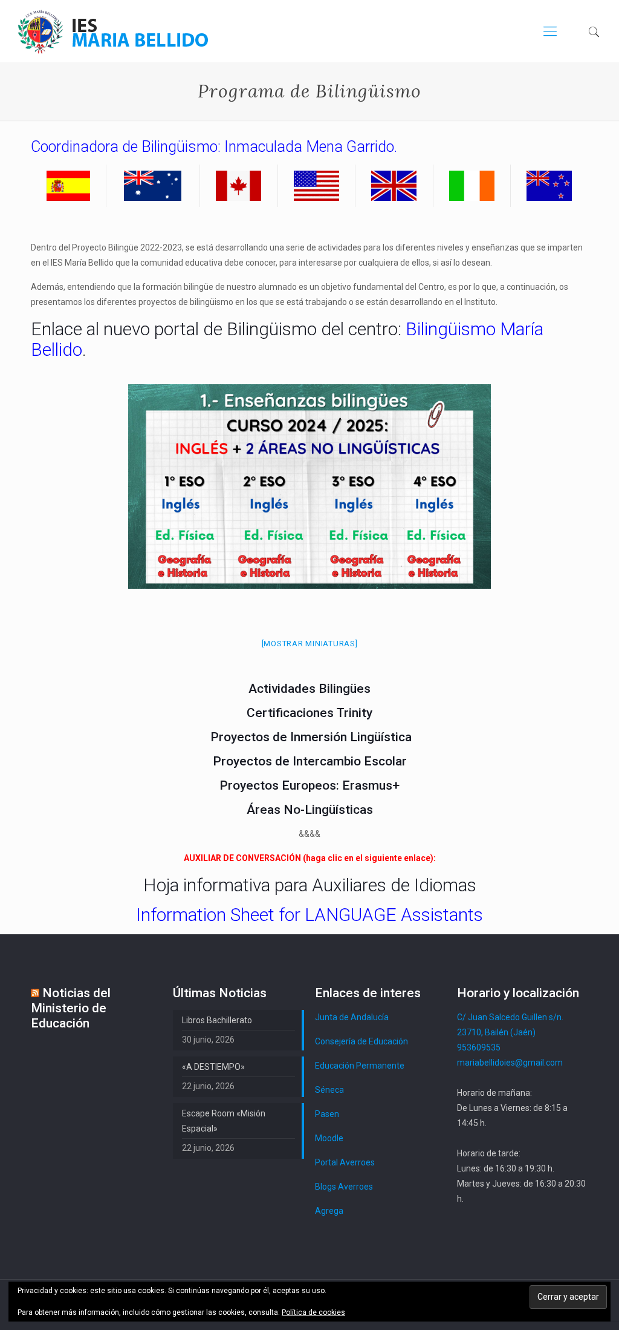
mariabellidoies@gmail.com (510, 1062)
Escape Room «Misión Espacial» (223, 1121)
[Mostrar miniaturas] (310, 643)
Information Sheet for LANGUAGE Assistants (309, 914)
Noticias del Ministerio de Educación (71, 1008)
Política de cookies (313, 1312)
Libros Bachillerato (217, 1020)
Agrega (329, 1211)
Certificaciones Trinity (309, 713)
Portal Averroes (345, 1162)
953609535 (479, 1047)
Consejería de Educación (361, 1041)
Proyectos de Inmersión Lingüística (311, 737)
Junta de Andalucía (352, 1017)
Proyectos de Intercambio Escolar (310, 761)
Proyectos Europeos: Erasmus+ (309, 785)
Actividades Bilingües (309, 688)
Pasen (327, 1114)
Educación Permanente (359, 1065)
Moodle (329, 1138)
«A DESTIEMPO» (213, 1067)
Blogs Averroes (344, 1186)
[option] (309, 486)
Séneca (329, 1090)
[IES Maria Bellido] (113, 31)
